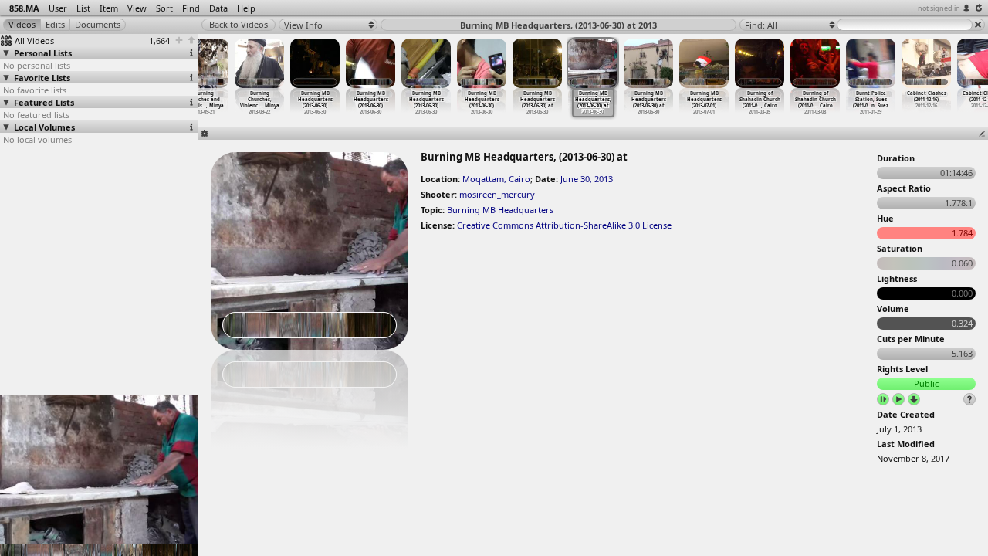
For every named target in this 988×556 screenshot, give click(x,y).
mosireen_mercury (497, 194)
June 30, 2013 (586, 179)
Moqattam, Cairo (496, 179)
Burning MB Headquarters (500, 209)
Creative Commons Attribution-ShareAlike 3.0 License (564, 225)
